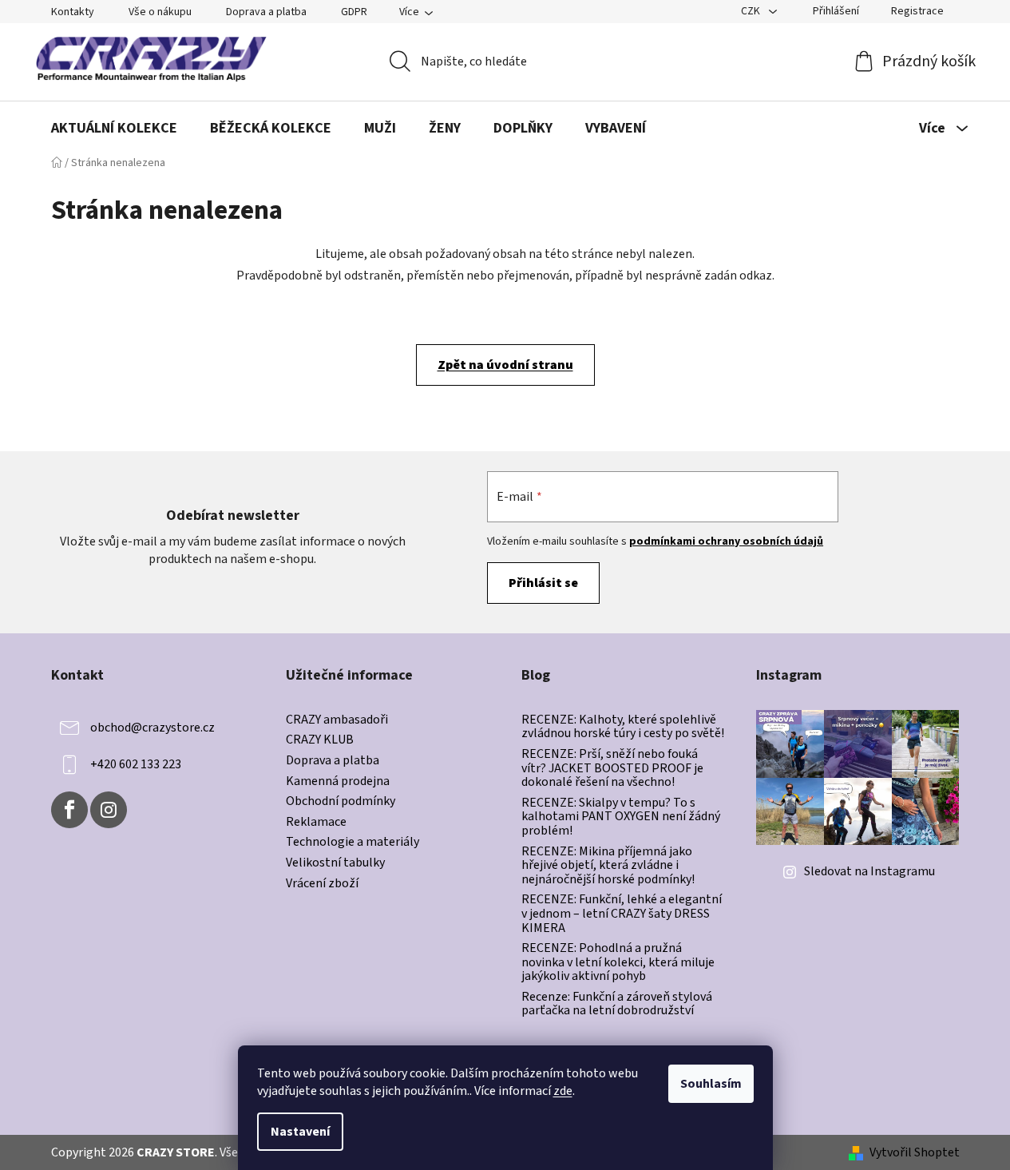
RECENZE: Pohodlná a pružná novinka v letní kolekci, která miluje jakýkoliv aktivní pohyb (618, 963)
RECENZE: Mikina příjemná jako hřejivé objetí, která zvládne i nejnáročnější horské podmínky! (608, 866)
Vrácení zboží (322, 884)
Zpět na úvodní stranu (505, 365)
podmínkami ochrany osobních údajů (726, 541)
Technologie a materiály (352, 842)
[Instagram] (108, 809)
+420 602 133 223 (135, 764)
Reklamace (316, 822)
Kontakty (72, 12)
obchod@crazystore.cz (152, 727)
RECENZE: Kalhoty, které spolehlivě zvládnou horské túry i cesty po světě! (622, 727)
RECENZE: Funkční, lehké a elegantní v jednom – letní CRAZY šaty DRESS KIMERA (621, 914)
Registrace (917, 11)
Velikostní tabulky (335, 863)
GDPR (354, 12)
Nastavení (300, 1131)
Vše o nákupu (160, 12)
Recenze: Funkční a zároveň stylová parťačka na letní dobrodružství (616, 1004)
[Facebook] (69, 809)
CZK (751, 11)
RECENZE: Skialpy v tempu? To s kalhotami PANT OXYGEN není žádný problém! (620, 817)
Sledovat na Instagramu (869, 871)
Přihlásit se (543, 583)
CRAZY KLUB (320, 740)
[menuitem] (114, 128)
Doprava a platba (266, 12)
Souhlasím (711, 1084)
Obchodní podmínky (340, 802)
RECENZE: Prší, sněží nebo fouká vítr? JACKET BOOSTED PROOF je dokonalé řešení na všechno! (612, 769)
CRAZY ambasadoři (337, 720)
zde (562, 1091)
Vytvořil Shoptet (914, 1152)
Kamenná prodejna (338, 782)
